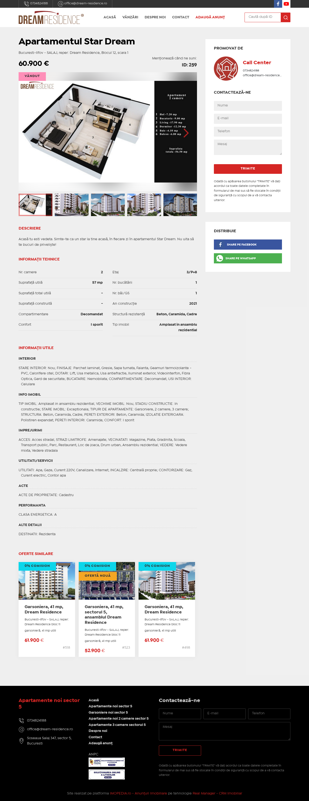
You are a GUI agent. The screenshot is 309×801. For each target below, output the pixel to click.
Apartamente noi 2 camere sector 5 (119, 718)
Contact (180, 17)
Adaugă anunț (210, 17)
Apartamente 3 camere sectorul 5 (117, 725)
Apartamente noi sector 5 (110, 706)
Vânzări (130, 17)
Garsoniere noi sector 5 (108, 712)
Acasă (110, 17)
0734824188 (38, 3)
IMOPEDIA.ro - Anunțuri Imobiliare (138, 793)
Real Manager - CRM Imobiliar (217, 793)
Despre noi (155, 17)
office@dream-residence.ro (85, 3)
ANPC (93, 754)
